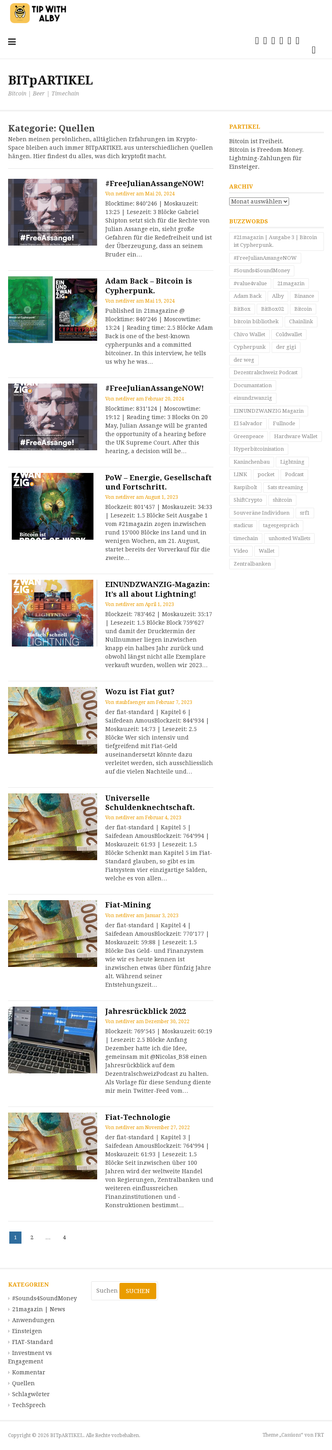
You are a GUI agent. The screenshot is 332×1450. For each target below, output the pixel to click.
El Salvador (248, 423)
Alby (278, 296)
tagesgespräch (281, 525)
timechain (246, 538)
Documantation (253, 385)
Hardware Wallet (295, 436)
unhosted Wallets (289, 538)
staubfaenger (130, 702)
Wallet (267, 551)
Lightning (292, 462)
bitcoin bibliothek (256, 321)
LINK (240, 474)
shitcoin (282, 500)
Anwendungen (33, 1320)
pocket (266, 474)
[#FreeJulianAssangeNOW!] (52, 212)
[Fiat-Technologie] (52, 1146)
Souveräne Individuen (261, 513)
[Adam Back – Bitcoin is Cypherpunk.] (52, 309)
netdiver (125, 194)
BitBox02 (272, 309)
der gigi (286, 347)
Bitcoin (303, 309)
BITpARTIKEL (50, 80)
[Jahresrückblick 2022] (52, 1040)
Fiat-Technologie (137, 1117)
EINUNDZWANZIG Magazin (269, 411)
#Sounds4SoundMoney (262, 270)
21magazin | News (38, 1309)
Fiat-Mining (128, 905)
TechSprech (29, 1405)
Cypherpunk (250, 347)
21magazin (290, 283)
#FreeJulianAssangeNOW (265, 258)
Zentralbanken (252, 564)
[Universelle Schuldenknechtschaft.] (52, 826)
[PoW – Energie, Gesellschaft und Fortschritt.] (52, 506)
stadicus (243, 525)
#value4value (250, 283)
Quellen (23, 1383)
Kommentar (28, 1372)
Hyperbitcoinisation (259, 449)
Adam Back (248, 296)
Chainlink (301, 321)
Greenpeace (249, 436)
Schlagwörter (31, 1394)
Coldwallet (289, 334)
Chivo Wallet (249, 334)
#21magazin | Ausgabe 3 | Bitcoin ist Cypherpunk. (275, 241)
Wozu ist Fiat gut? (140, 691)
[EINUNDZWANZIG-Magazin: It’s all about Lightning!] (52, 613)
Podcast (294, 474)
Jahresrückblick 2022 (145, 1011)
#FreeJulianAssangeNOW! (154, 183)
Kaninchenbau (252, 462)
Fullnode (284, 423)
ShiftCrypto (248, 500)
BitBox (242, 309)
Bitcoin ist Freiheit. (256, 141)
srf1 (305, 513)
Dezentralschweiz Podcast (266, 372)
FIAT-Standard (32, 1342)
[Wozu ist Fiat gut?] (52, 720)
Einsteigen (27, 1331)
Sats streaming (285, 487)
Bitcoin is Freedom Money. (266, 149)
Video (241, 551)
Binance (304, 296)
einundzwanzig (253, 398)
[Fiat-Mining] (52, 933)
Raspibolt (245, 487)
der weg (244, 360)
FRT (319, 1435)
